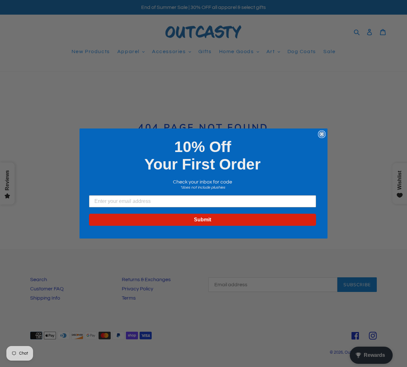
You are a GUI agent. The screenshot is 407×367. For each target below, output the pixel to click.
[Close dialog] (322, 134)
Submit (202, 219)
